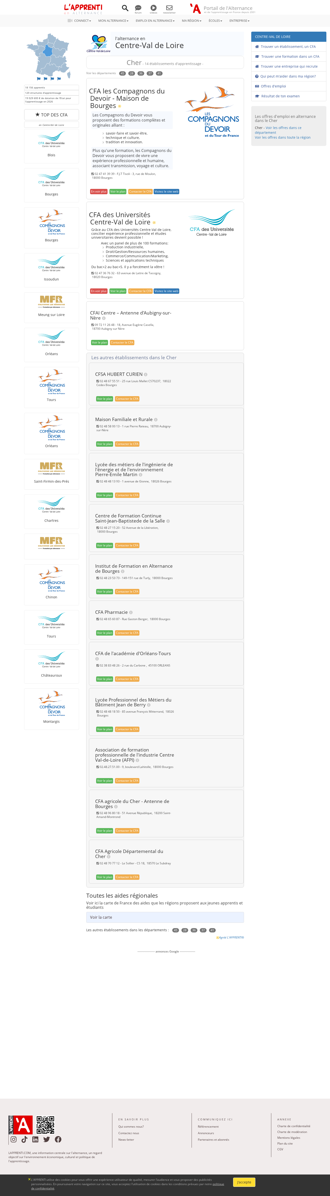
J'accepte (244, 1182)
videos (153, 12)
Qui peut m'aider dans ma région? (287, 76)
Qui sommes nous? (131, 1126)
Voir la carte (101, 917)
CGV (280, 1149)
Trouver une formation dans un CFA (289, 56)
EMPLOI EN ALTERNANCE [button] (154, 20)
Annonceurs (206, 1133)
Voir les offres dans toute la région (283, 137)
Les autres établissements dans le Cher (133, 357)
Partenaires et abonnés (213, 1140)
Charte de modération (292, 1132)
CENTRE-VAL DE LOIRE (273, 36)
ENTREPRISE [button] (238, 20)
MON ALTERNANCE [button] (112, 20)
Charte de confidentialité (293, 1126)
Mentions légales (288, 1138)
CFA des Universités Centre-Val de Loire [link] (120, 218)
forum (138, 12)
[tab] (166, 357)
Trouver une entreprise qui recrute (288, 66)
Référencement (208, 1126)
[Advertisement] (166, 1022)
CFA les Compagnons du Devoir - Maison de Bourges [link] (127, 98)
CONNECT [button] (81, 20)
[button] (99, 191)
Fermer (29, 1179)
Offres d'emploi (272, 86)
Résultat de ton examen (279, 96)
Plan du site (285, 1143)
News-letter (126, 1140)
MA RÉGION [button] (190, 20)
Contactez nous (128, 1133)
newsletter (169, 12)
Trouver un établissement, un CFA (287, 46)
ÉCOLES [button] (214, 20)
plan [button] (117, 191)
